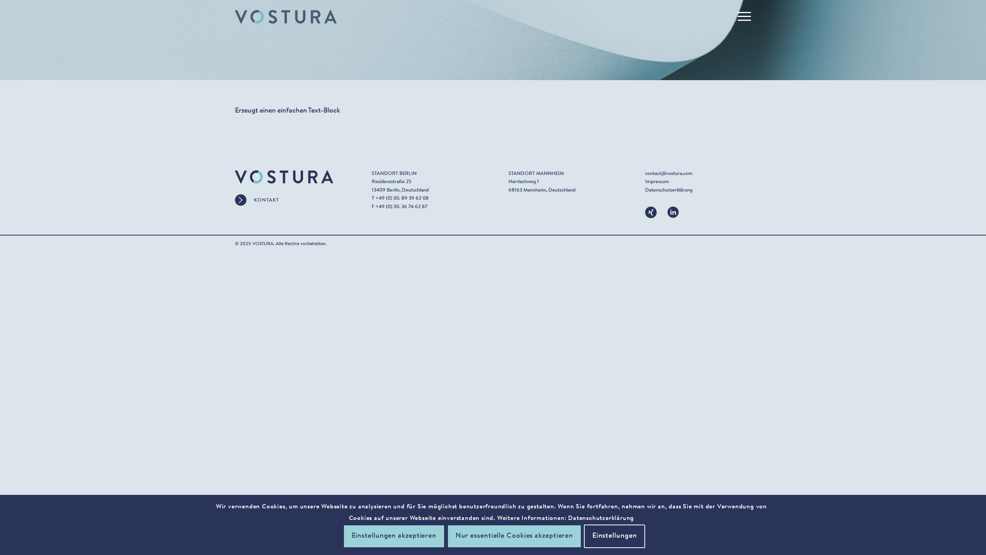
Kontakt (266, 200)
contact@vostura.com (669, 173)
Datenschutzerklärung (669, 190)
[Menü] (742, 17)
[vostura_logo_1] (286, 17)
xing (649, 210)
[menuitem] (742, 17)
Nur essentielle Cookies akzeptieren (514, 536)
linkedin (673, 210)
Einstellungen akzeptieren (394, 536)
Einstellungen (614, 536)
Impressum (657, 181)
